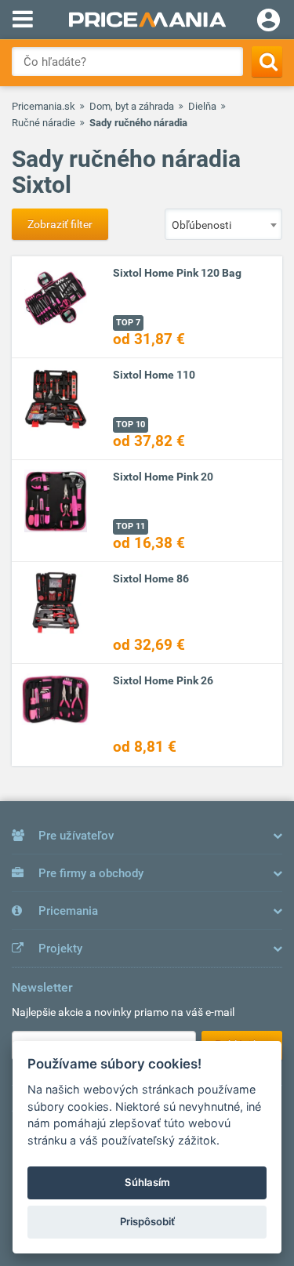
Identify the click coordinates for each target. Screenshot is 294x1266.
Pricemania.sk (43, 106)
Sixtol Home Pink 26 (163, 680)
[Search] (267, 61)
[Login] (268, 22)
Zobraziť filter (60, 224)
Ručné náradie (43, 123)
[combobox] (223, 224)
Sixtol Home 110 (154, 374)
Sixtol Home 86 (151, 578)
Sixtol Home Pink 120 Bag (177, 273)
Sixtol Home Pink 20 (163, 476)
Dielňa (202, 106)
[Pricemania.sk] (147, 19)
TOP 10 (130, 424)
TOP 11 (130, 526)
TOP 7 (128, 322)
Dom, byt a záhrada (131, 106)
